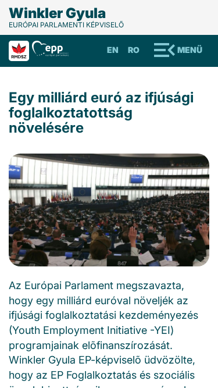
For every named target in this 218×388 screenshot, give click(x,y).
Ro (134, 50)
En (113, 50)
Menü (189, 50)
